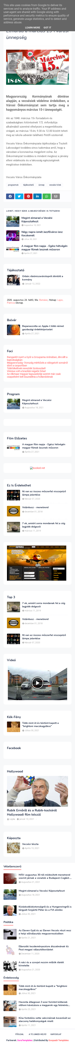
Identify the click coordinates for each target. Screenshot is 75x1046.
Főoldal (19, 1034)
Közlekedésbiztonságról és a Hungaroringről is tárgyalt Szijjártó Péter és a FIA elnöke (45, 908)
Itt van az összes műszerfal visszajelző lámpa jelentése (44, 493)
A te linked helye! (37, 1034)
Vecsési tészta (30, 844)
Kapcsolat (56, 1034)
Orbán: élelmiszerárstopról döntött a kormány (42, 278)
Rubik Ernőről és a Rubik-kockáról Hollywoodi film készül (32, 812)
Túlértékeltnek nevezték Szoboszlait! (26, 368)
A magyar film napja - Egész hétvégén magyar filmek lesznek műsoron (44, 247)
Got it (47, 27)
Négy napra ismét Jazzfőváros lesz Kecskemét (42, 233)
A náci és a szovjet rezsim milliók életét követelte (41, 964)
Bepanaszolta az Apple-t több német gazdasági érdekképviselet (43, 328)
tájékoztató (28, 185)
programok (13, 185)
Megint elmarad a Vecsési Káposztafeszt (36, 219)
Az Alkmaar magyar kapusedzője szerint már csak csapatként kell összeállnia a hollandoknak (34, 375)
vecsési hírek (55, 185)
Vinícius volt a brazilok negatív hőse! (26, 371)
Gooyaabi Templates (58, 1040)
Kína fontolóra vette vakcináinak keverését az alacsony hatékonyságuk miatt (45, 1020)
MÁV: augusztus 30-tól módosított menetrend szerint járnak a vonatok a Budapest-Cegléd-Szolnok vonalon (44, 876)
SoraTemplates (24, 1040)
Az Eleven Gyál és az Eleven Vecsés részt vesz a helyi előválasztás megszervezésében (45, 932)
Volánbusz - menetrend (35, 507)
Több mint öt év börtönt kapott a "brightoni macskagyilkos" (40, 725)
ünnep (41, 185)
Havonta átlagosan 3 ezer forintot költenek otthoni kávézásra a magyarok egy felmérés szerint (43, 1004)
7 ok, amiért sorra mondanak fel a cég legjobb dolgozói (43, 525)
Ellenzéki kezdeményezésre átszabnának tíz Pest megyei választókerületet (44, 948)
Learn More (32, 27)
